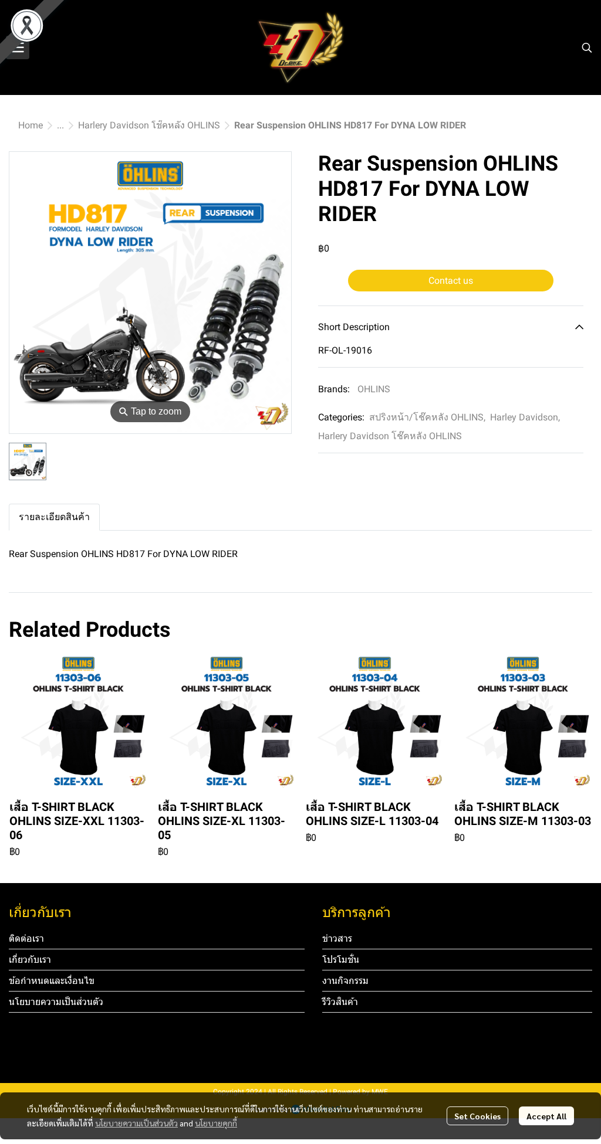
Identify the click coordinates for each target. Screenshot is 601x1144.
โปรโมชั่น (340, 959)
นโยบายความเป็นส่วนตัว (136, 1123)
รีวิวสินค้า (340, 1001)
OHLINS (373, 389)
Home (30, 125)
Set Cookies (477, 1116)
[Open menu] (17, 47)
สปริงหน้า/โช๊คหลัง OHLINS (427, 417)
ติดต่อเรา (26, 938)
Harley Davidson (525, 417)
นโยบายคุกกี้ (216, 1123)
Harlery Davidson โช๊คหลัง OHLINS (149, 125)
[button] (587, 47)
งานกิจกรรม (345, 980)
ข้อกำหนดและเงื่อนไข (51, 980)
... (60, 125)
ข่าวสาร (337, 938)
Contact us (450, 280)
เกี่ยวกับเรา (30, 959)
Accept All (546, 1116)
